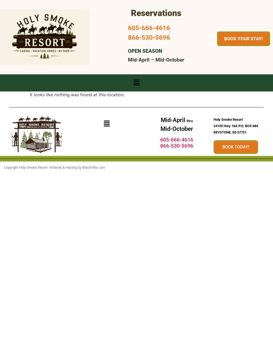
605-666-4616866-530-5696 (176, 143)
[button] (136, 82)
